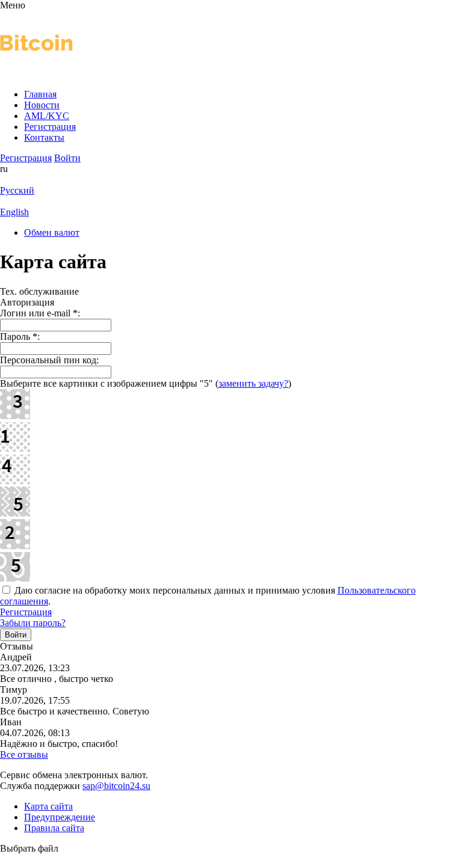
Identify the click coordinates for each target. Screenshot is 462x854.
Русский (17, 190)
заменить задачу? (253, 383)
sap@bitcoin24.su (116, 786)
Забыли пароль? (33, 623)
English (14, 212)
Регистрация (26, 612)
